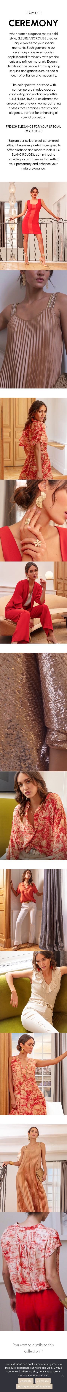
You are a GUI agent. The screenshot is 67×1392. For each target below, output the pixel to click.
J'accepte (26, 1380)
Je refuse (43, 1380)
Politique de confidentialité (34, 1386)
